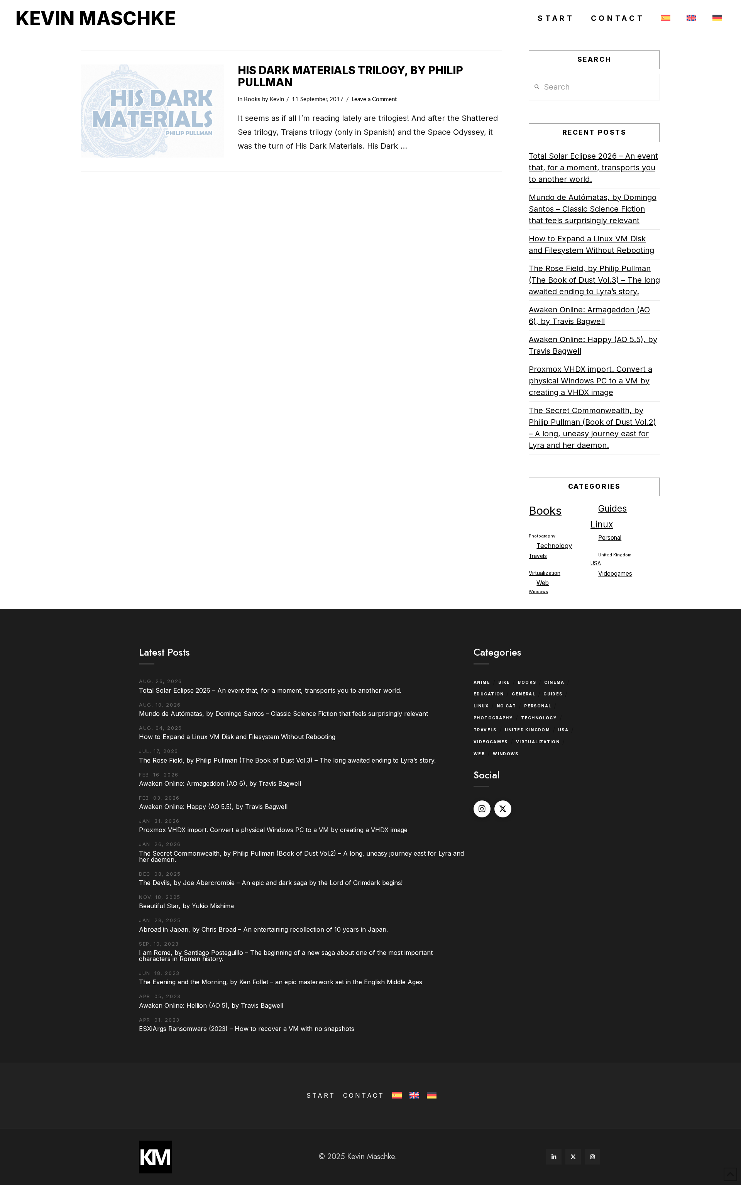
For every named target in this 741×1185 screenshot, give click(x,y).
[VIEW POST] (152, 111)
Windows (538, 591)
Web (542, 583)
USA (595, 563)
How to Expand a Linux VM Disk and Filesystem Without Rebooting (591, 244)
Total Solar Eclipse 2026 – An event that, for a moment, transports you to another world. (593, 167)
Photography (542, 536)
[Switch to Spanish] (664, 18)
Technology (554, 545)
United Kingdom (614, 555)
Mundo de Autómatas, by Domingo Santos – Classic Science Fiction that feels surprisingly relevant (592, 209)
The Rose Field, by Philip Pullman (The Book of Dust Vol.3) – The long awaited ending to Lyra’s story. (594, 280)
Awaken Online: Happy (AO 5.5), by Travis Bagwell (593, 345)
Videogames (615, 573)
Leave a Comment (374, 99)
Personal (609, 537)
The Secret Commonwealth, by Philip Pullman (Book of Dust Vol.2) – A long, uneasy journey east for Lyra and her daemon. (592, 428)
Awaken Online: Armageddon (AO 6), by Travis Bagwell (589, 315)
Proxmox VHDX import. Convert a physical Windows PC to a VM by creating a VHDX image (590, 380)
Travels (538, 556)
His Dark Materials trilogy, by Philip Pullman (350, 76)
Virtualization (544, 573)
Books (252, 99)
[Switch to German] (716, 18)
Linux (601, 524)
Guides (612, 508)
